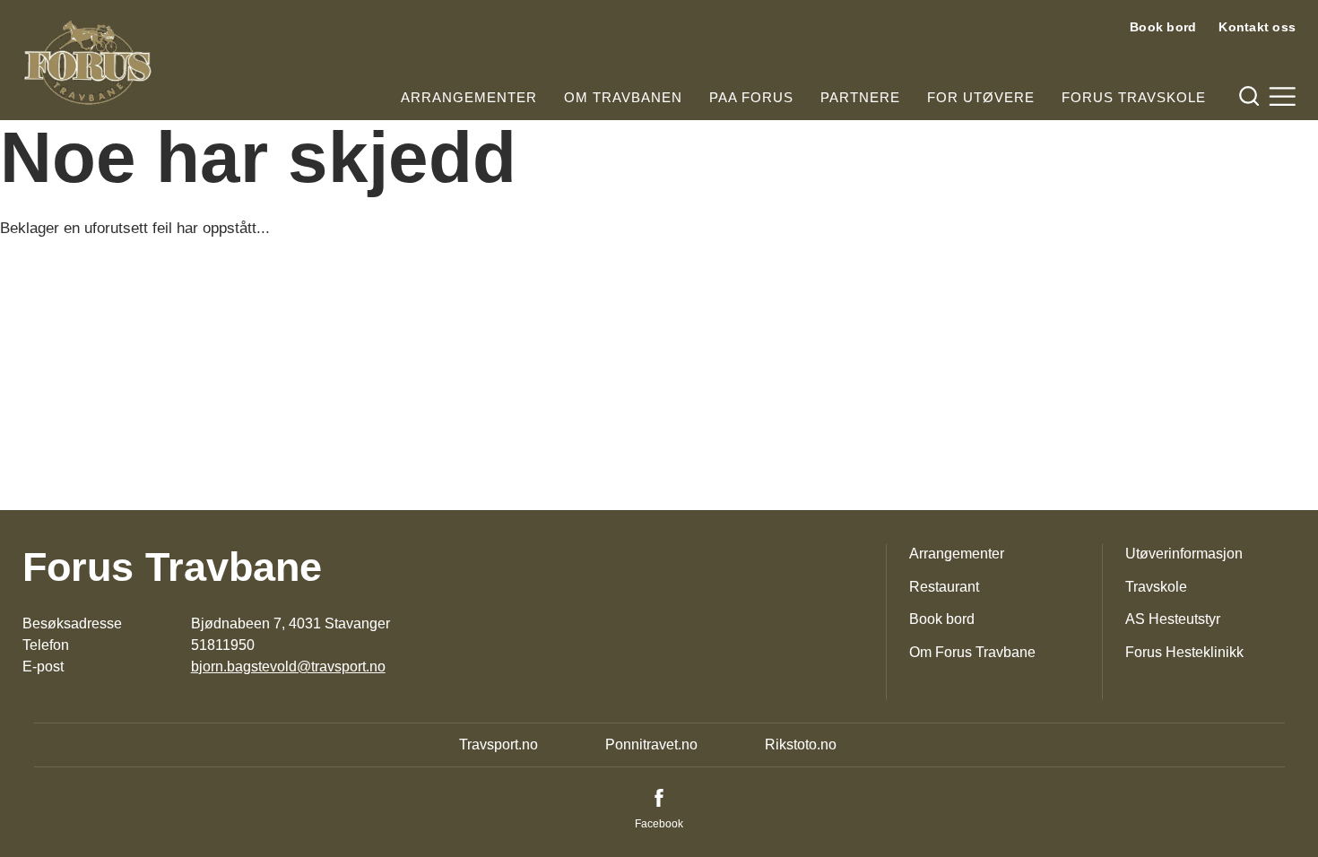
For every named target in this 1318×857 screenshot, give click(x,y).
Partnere (860, 97)
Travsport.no (498, 744)
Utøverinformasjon (1184, 553)
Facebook (659, 824)
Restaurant (944, 586)
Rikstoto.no (801, 744)
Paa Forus (751, 97)
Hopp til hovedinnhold (67, 11)
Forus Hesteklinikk (1184, 652)
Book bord (1163, 27)
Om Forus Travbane (972, 652)
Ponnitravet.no (651, 744)
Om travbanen (623, 97)
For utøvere (981, 97)
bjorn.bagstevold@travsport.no (288, 666)
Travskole (1156, 586)
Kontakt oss (1257, 27)
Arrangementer (469, 97)
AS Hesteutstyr (1172, 619)
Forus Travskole (1134, 97)
